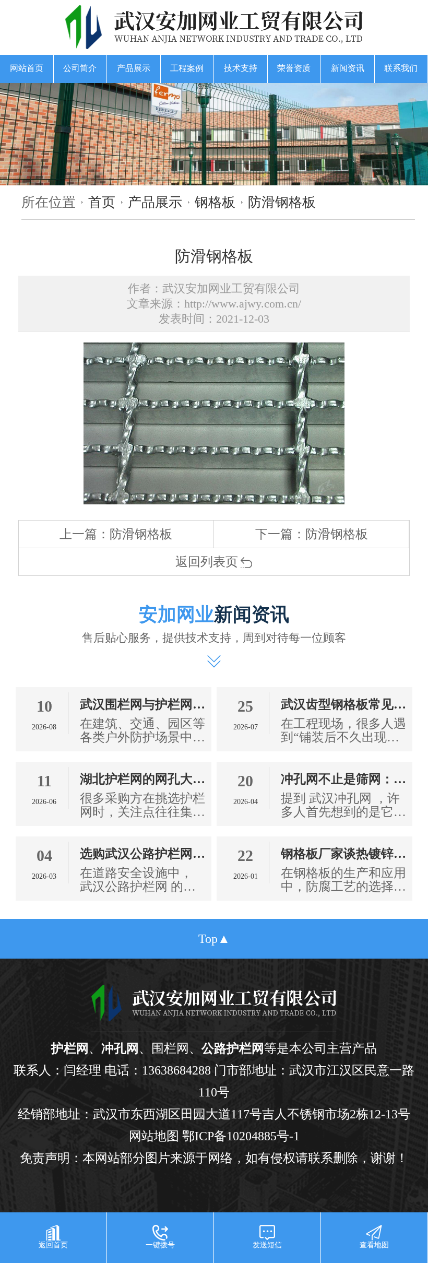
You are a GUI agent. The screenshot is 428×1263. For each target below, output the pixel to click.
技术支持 (240, 68)
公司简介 (80, 68)
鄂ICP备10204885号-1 (241, 1136)
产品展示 (133, 68)
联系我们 (401, 68)
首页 (101, 202)
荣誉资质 (294, 68)
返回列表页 (206, 562)
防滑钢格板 (282, 202)
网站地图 (154, 1136)
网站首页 (26, 68)
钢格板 (215, 202)
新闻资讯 (347, 68)
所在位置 (48, 202)
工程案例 (187, 68)
